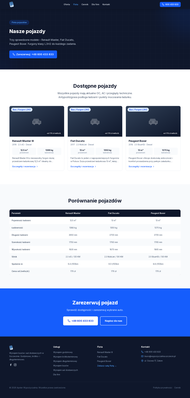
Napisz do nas (113, 320)
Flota (75, 4)
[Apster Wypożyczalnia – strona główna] (11, 4)
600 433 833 (171, 4)
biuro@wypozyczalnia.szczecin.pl (160, 356)
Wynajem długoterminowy (65, 361)
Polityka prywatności (162, 387)
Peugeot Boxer (104, 361)
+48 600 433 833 (82, 320)
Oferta (67, 4)
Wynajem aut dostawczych (65, 370)
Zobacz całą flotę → (107, 366)
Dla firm (95, 4)
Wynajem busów (60, 365)
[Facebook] (10, 364)
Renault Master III (105, 352)
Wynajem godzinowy (63, 352)
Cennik (85, 4)
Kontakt (106, 4)
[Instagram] (15, 364)
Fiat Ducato (102, 356)
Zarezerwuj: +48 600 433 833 (35, 54)
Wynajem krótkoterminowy (65, 356)
